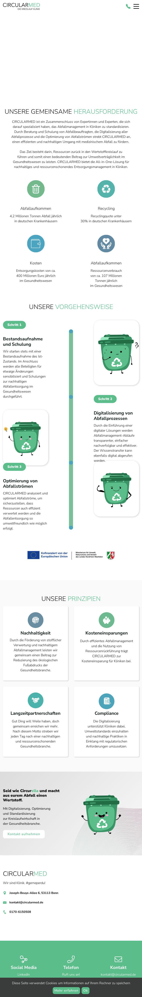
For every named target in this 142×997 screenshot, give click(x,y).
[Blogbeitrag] (71, 555)
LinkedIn (24, 974)
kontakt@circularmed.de (26, 902)
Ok (85, 990)
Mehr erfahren (66, 990)
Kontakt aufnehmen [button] (24, 834)
